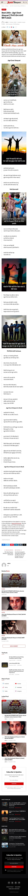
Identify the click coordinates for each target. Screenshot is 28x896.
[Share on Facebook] (7, 27)
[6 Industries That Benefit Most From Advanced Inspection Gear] (5, 845)
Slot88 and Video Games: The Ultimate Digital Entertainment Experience (16, 671)
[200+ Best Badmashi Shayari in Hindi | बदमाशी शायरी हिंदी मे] (14, 627)
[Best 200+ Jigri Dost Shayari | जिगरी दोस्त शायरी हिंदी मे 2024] (14, 38)
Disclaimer (17, 886)
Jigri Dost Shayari (6, 539)
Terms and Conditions (14, 888)
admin (7, 22)
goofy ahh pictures (16, 523)
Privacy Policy (13, 788)
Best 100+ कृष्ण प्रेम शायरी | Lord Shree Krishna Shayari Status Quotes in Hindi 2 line (17, 804)
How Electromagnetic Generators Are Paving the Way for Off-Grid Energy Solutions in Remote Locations (20, 554)
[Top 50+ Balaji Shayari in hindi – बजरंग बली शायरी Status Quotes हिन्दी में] (5, 819)
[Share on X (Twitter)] (9, 27)
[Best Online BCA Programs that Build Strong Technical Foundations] (5, 831)
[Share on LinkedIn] (13, 27)
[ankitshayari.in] (14, 2)
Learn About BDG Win (14, 663)
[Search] (24, 2)
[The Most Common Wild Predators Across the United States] (5, 838)
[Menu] (2, 2)
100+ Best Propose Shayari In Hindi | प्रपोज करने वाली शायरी (8, 553)
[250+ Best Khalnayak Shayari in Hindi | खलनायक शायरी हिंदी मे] (14, 604)
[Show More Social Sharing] (16, 27)
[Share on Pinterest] (11, 27)
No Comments (10, 24)
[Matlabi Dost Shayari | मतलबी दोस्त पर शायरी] (5, 812)
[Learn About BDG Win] (5, 664)
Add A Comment (14, 646)
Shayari (4, 9)
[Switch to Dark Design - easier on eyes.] (26, 2)
